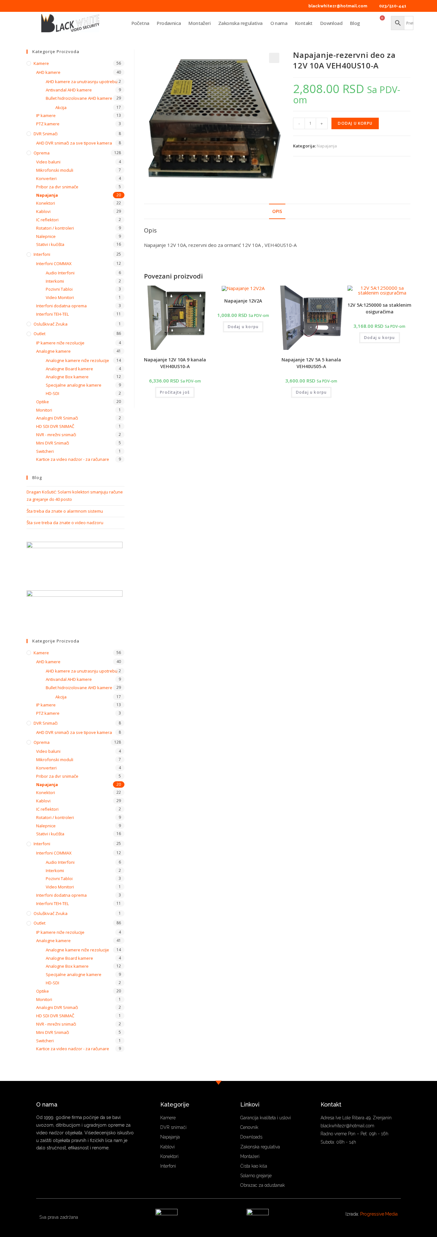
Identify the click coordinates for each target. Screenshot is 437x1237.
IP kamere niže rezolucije (60, 343)
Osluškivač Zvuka (51, 324)
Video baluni (48, 162)
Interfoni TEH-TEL (52, 314)
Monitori (44, 410)
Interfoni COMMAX (54, 263)
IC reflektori (47, 220)
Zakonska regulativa (240, 23)
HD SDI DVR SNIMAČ (55, 426)
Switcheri (45, 451)
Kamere (41, 63)
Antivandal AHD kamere (69, 90)
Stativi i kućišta (50, 244)
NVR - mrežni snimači (56, 434)
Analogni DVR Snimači (57, 418)
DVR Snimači (46, 134)
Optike (42, 402)
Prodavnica (169, 23)
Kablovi (43, 211)
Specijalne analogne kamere (73, 385)
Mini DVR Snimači (52, 443)
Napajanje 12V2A (243, 301)
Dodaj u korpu (355, 123)
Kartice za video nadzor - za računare (72, 459)
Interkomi (55, 281)
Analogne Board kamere (69, 369)
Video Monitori (60, 297)
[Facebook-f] (38, 1167)
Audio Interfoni (60, 273)
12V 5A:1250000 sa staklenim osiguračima (379, 308)
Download (331, 23)
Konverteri (46, 178)
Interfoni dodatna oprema (61, 306)
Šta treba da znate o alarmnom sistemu (65, 511)
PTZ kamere (48, 124)
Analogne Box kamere (67, 377)
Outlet (39, 333)
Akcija (61, 107)
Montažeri (199, 23)
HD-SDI (52, 393)
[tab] (277, 211)
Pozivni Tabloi (59, 289)
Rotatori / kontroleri (55, 228)
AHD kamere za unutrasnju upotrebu (81, 81)
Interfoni (42, 254)
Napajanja (327, 146)
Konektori (45, 203)
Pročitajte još (175, 392)
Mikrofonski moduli (54, 170)
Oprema (42, 153)
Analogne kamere (53, 351)
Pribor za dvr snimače (57, 187)
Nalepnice (46, 236)
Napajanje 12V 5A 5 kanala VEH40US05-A (311, 363)
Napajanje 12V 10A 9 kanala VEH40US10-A (175, 363)
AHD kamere (48, 72)
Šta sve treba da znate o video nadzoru (65, 522)
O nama (278, 23)
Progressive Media (379, 1214)
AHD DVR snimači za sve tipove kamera (74, 143)
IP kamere (46, 115)
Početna (140, 23)
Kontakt (304, 23)
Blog (355, 23)
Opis (277, 211)
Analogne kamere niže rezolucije (77, 360)
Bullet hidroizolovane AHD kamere (79, 98)
